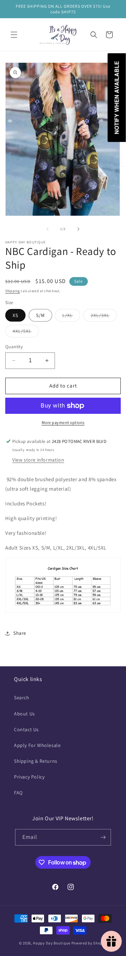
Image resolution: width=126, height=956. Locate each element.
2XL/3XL (104, 317)
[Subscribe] (103, 837)
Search (21, 697)
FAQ (18, 792)
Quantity (14, 347)
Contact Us (26, 729)
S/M (40, 315)
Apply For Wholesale (37, 745)
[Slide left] (47, 229)
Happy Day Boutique (51, 943)
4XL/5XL (26, 332)
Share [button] (19, 633)
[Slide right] (78, 229)
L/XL (71, 317)
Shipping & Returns (35, 761)
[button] (14, 34)
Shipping (12, 291)
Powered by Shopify (89, 943)
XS (15, 315)
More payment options (63, 422)
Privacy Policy (29, 777)
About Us (24, 714)
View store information (38, 460)
